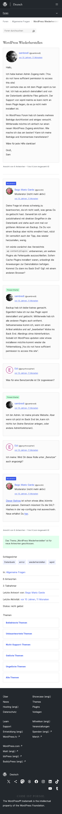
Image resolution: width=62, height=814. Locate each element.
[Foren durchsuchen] (33, 30)
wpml (51, 562)
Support (7, 726)
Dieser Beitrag (13, 500)
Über (5, 696)
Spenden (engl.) (42, 731)
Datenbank (9, 562)
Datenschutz (9, 711)
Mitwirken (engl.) (41, 721)
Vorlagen (37, 711)
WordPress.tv (11, 736)
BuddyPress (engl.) (14, 761)
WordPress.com (12, 746)
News (6, 701)
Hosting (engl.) (10, 706)
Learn (6, 721)
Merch (37, 736)
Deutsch (14, 774)
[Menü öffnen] (57, 4)
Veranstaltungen (40, 726)
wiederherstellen (37, 562)
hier (26, 513)
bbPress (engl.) (12, 756)
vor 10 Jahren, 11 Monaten (30, 57)
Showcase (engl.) (41, 696)
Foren (5, 13)
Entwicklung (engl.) (13, 731)
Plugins (36, 706)
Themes (36, 701)
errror (22, 562)
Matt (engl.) (10, 751)
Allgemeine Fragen (21, 21)
